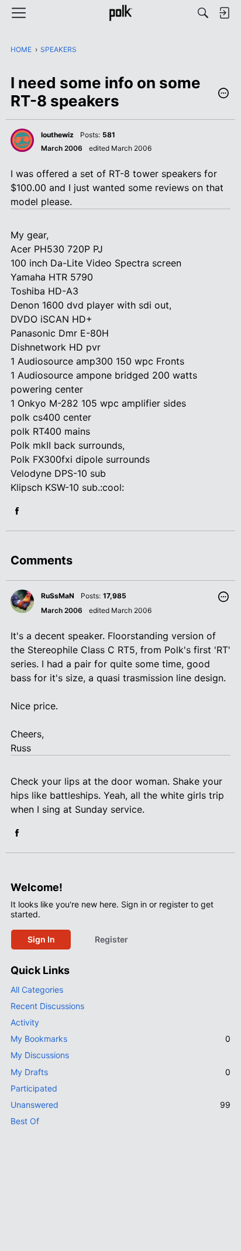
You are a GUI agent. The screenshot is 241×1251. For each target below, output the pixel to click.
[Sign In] (224, 13)
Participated (34, 1088)
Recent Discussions (47, 1006)
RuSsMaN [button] (57, 595)
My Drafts (120, 1072)
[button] (223, 94)
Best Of (25, 1121)
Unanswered (120, 1105)
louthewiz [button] (57, 134)
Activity (25, 1022)
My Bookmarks (120, 1039)
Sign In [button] (41, 939)
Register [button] (111, 939)
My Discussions (40, 1055)
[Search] (203, 13)
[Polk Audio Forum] (120, 13)
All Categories (37, 989)
